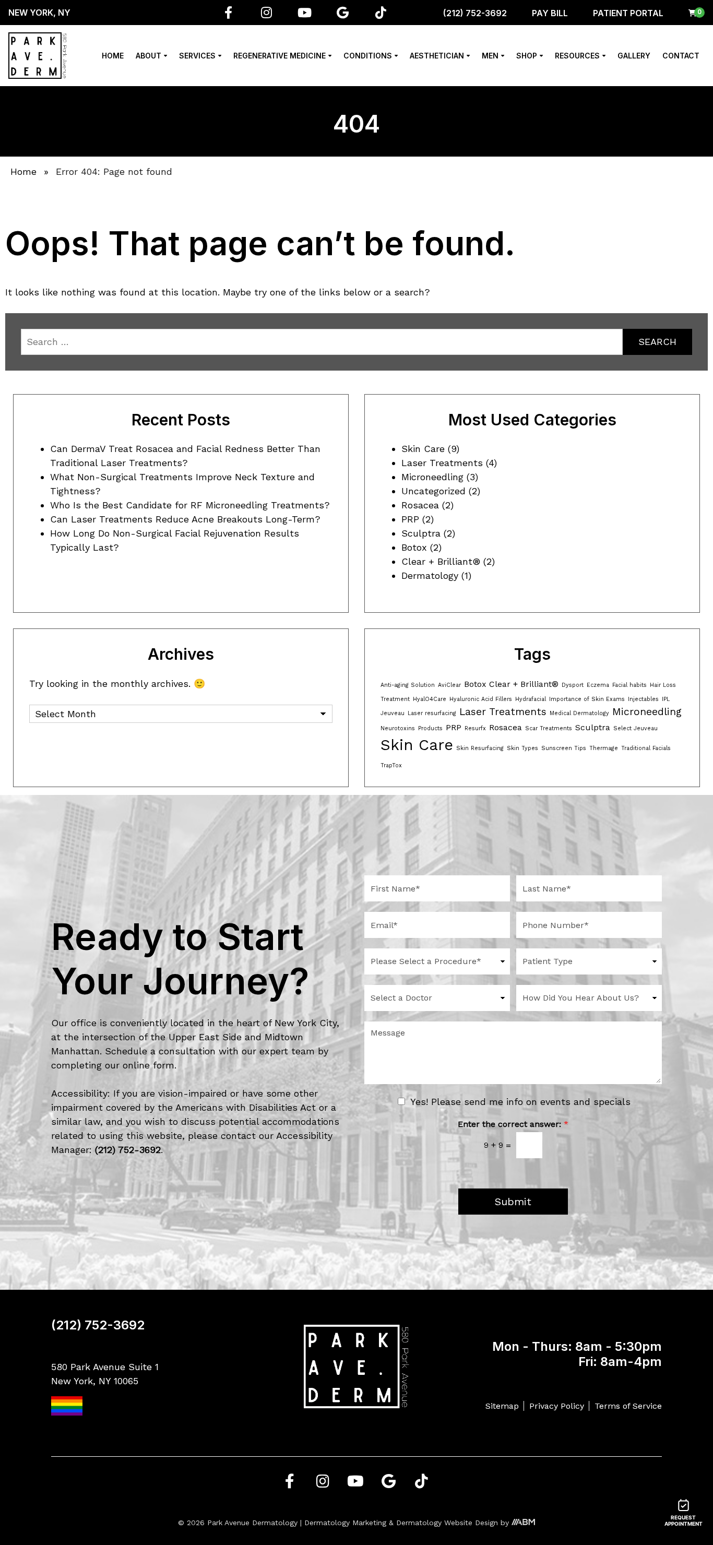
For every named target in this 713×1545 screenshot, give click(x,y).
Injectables (643, 699)
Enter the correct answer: (513, 1124)
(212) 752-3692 (475, 13)
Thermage (603, 748)
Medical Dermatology (579, 713)
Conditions (367, 55)
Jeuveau (393, 713)
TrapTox (391, 765)
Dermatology (429, 575)
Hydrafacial (530, 699)
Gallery (633, 55)
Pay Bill (550, 13)
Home (113, 55)
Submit (513, 1201)
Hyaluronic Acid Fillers (480, 699)
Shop (526, 55)
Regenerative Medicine (279, 55)
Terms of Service (628, 1406)
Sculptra (421, 533)
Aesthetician (437, 55)
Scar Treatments (548, 728)
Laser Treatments (442, 462)
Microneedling (432, 476)
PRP (410, 519)
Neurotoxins (398, 728)
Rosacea (420, 505)
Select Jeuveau (635, 728)
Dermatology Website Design (447, 1522)
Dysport (573, 685)
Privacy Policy (556, 1406)
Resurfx (475, 728)
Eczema (598, 685)
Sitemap (502, 1406)
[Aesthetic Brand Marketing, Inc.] (523, 1522)
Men (490, 55)
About (148, 55)
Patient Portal (628, 13)
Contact (680, 55)
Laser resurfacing (432, 713)
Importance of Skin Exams (587, 699)
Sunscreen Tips (563, 748)
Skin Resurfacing (480, 748)
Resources (577, 55)
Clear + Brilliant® (440, 561)
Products (430, 728)
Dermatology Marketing (345, 1522)
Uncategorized (433, 490)
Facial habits (629, 685)
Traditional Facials (646, 748)
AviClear (449, 685)
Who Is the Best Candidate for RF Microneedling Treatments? (190, 505)
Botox (414, 547)
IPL (666, 699)
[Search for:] (322, 342)
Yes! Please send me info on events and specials (520, 1101)
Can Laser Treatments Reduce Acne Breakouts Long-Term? (185, 519)
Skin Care (423, 448)
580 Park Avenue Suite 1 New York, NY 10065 (105, 1373)
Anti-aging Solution (408, 685)
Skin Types (522, 748)
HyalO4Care (429, 699)
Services (197, 55)
